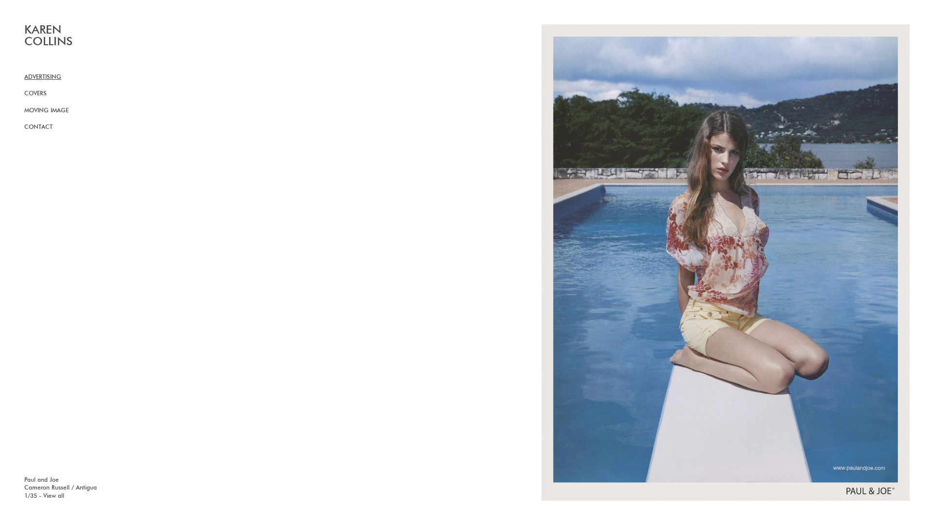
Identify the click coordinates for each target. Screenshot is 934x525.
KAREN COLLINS (48, 36)
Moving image (46, 111)
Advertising (42, 77)
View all (53, 496)
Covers (35, 94)
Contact (38, 127)
